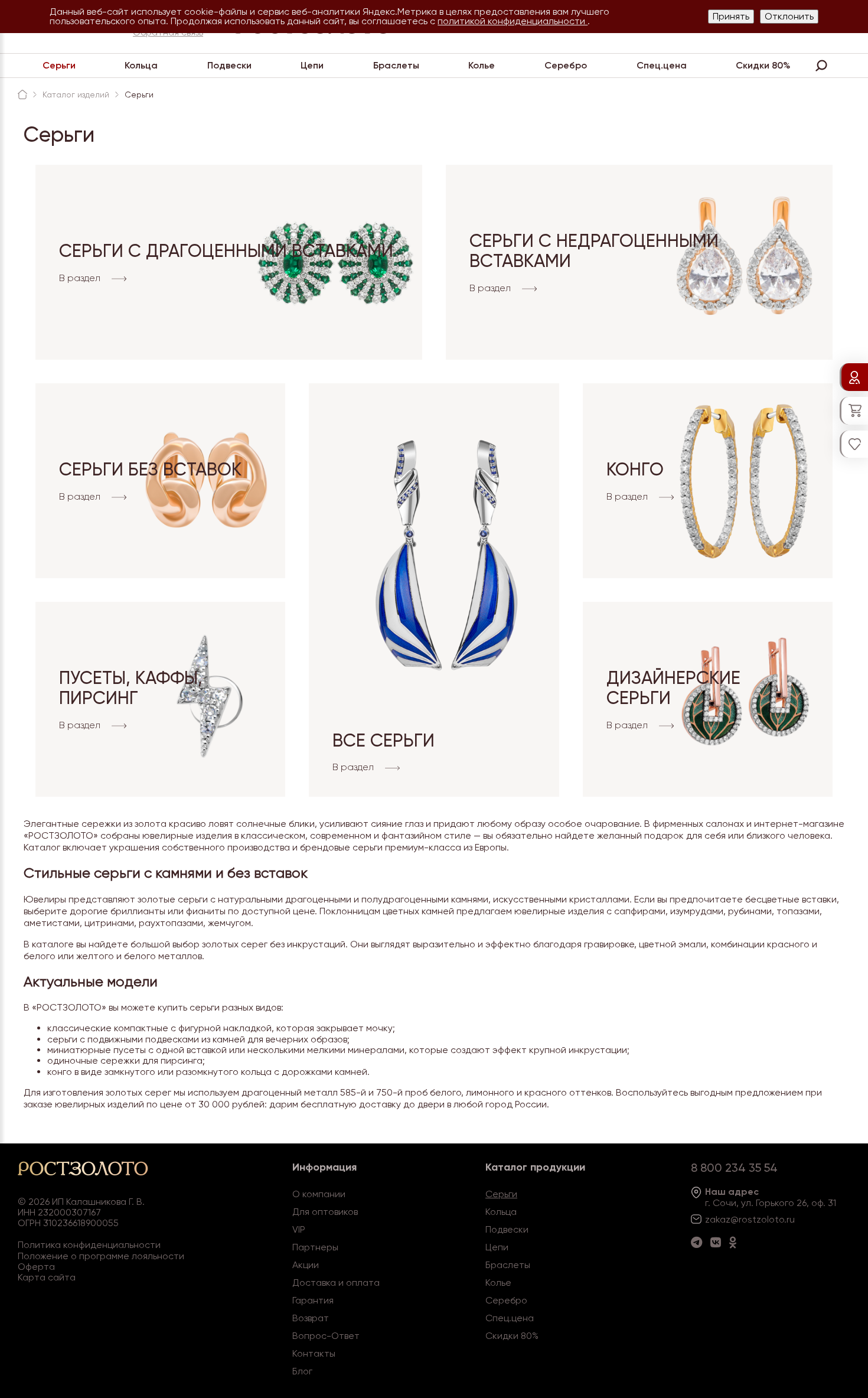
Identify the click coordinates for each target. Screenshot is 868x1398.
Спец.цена (662, 65)
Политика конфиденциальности (89, 1244)
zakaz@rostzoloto (744, 1219)
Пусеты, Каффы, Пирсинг (131, 688)
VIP (298, 1229)
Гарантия (313, 1300)
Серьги (59, 65)
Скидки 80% (763, 65)
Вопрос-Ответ (326, 1335)
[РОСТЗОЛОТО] (22, 94)
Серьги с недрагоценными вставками (594, 251)
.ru (789, 1219)
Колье (481, 65)
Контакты (313, 1353)
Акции (305, 1264)
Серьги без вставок (150, 469)
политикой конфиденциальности (513, 21)
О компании (318, 1194)
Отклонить (789, 16)
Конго (635, 469)
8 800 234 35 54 (734, 1168)
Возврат (310, 1318)
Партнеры (315, 1247)
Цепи (312, 65)
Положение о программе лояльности (101, 1256)
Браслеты (396, 65)
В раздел (81, 278)
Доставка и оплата (336, 1282)
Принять (731, 16)
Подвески (229, 65)
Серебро (565, 65)
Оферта (36, 1266)
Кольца (141, 65)
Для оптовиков (325, 1211)
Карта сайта (47, 1277)
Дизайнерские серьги (673, 688)
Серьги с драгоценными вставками (226, 250)
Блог (302, 1371)
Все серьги (383, 740)
